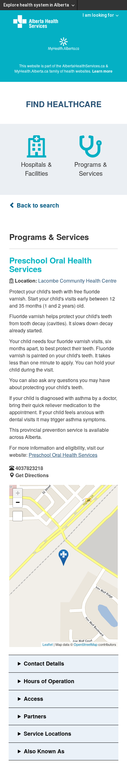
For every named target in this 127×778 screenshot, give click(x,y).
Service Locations (47, 734)
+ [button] (18, 493)
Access (33, 699)
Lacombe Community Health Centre (77, 280)
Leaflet (48, 644)
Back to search (37, 205)
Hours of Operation (49, 681)
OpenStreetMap (85, 644)
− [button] (18, 502)
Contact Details (44, 663)
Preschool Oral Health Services (63, 454)
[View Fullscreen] (17, 516)
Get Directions (32, 475)
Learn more (102, 71)
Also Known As (44, 751)
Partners (35, 716)
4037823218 (29, 468)
